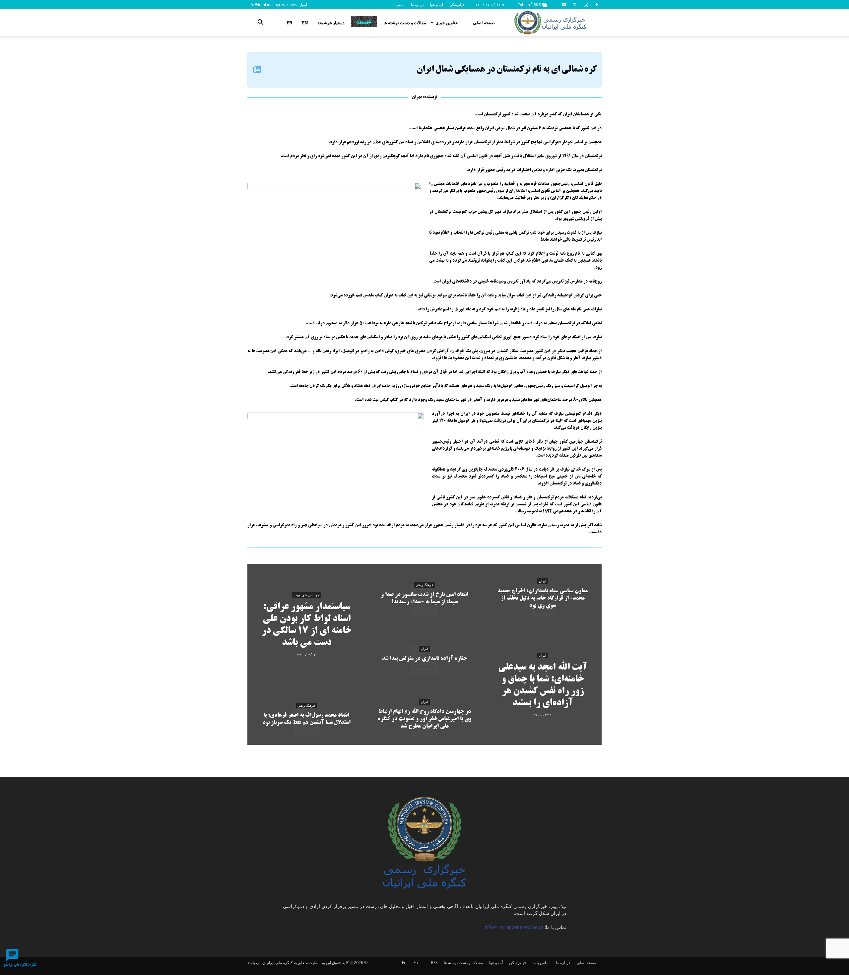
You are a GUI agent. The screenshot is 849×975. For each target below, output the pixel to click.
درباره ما (417, 4)
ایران (424, 649)
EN (304, 23)
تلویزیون (364, 21)
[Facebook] (597, 4)
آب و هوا (436, 4)
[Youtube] (564, 4)
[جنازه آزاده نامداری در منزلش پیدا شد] (424, 660)
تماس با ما (397, 4)
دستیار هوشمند (331, 23)
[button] (260, 23)
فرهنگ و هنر (306, 705)
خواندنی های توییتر (306, 595)
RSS (434, 962)
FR (289, 23)
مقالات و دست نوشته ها (404, 23)
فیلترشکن (456, 4)
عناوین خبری (446, 23)
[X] (575, 4)
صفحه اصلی (484, 23)
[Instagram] (586, 4)
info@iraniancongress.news (271, 4)
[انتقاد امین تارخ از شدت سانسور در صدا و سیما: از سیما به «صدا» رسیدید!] (424, 600)
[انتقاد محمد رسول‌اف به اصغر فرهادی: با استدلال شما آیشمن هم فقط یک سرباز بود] (306, 720)
